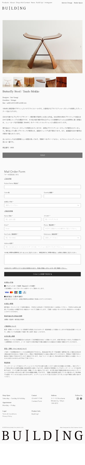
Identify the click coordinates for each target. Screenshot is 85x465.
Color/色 (7, 192)
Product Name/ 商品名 (11, 183)
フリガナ (47, 216)
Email (6, 225)
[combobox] (42, 205)
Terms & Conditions (10, 414)
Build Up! (35, 414)
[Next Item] (80, 47)
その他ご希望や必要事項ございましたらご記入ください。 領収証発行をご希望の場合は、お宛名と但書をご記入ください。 (41, 252)
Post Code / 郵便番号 (11, 234)
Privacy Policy (7, 416)
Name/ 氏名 (8, 216)
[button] (5, 3)
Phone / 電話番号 (49, 225)
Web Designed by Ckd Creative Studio (71, 427)
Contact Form (37, 401)
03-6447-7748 (37, 398)
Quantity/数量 (48, 192)
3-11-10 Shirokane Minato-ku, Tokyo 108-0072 (58, 400)
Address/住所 (8, 243)
